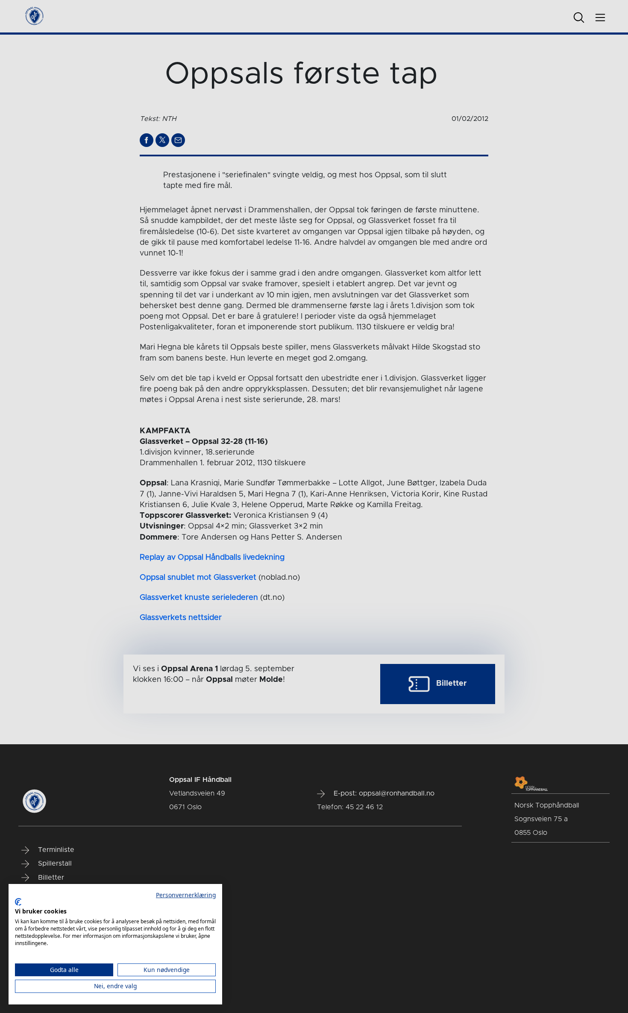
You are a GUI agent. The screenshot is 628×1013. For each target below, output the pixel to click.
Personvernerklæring (186, 895)
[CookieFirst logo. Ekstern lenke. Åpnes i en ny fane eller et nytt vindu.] (18, 902)
